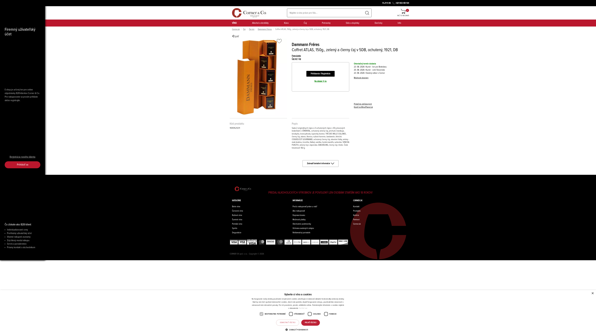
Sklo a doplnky (352, 23)
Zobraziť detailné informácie (318, 163)
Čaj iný (251, 29)
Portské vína (237, 224)
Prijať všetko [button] (310, 323)
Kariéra (356, 215)
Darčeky (378, 23)
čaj (300, 59)
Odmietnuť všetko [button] (287, 323)
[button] (298, 329)
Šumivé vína (237, 220)
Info (399, 23)
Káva (286, 23)
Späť (236, 36)
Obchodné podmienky (302, 224)
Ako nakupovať (299, 211)
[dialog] (298, 312)
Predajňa (356, 211)
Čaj (305, 23)
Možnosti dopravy (361, 78)
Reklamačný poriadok (301, 233)
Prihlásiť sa (22, 164)
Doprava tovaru (299, 215)
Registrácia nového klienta (22, 157)
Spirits (234, 228)
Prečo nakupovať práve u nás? (305, 206)
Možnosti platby (299, 220)
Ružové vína (237, 215)
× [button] (592, 293)
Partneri (356, 220)
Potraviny (326, 23)
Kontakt (356, 206)
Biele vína (236, 206)
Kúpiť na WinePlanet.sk (363, 107)
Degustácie (236, 233)
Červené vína (237, 211)
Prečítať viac (303, 308)
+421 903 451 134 (402, 3)
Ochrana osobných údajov (303, 228)
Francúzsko (296, 56)
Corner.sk (236, 29)
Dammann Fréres (265, 29)
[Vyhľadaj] (367, 13)
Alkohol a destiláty (260, 23)
